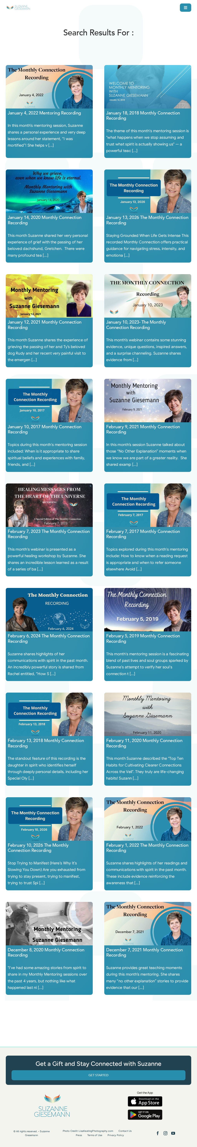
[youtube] (173, 1133)
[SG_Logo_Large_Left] (18, 6)
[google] (145, 1111)
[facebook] (158, 1133)
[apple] (145, 1098)
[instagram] (165, 1133)
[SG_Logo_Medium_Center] (52, 1094)
